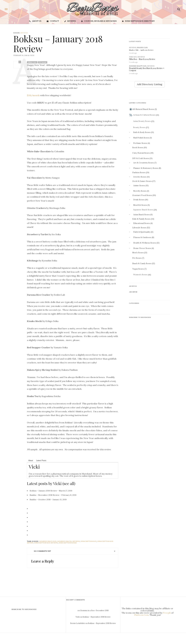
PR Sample (42, 62)
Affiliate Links (32, 62)
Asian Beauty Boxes (142, 121)
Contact (54, 21)
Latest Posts (41, 460)
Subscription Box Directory (140, 21)
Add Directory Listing (149, 84)
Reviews (71, 21)
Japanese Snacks (64, 541)
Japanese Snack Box (47, 541)
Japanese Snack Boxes (143, 209)
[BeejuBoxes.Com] (18, 9)
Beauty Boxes (139, 127)
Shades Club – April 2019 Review (141, 50)
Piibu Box (133, 57)
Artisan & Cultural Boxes (144, 115)
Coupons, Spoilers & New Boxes (100, 21)
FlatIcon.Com (141, 615)
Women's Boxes (140, 274)
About (30, 460)
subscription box (89, 541)
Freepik (167, 612)
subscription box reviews (46, 543)
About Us (36, 21)
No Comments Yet (42, 551)
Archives (133, 292)
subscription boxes (68, 543)
